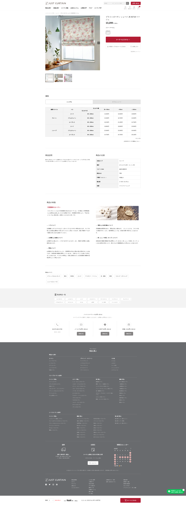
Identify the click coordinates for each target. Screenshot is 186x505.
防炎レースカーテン (98, 423)
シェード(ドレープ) (52, 281)
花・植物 (103, 276)
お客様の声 (84, 8)
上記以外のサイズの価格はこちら (131, 141)
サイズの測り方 (92, 485)
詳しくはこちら (93, 463)
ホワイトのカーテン (77, 404)
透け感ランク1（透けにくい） (121, 418)
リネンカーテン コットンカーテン (56, 388)
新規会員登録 (74, 479)
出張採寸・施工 (126, 481)
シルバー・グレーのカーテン (79, 402)
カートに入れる (131, 500)
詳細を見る (103, 177)
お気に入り (130, 8)
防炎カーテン (122, 395)
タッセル (81, 302)
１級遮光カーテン (123, 384)
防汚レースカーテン (98, 430)
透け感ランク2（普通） (120, 420)
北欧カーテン (52, 386)
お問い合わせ (135, 3)
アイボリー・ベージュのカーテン (80, 395)
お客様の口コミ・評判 (110, 479)
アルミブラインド (126, 299)
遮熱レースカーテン (81, 427)
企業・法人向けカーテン (111, 481)
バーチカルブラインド (59, 302)
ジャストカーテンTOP (49, 13)
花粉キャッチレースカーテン (100, 432)
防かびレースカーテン (81, 425)
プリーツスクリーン (103, 299)
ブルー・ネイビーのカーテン (79, 388)
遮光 (65, 276)
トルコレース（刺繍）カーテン (55, 418)
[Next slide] (130, 448)
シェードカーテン (53, 367)
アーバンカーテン (53, 393)
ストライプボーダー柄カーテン (102, 386)
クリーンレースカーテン (99, 420)
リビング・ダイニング (121, 276)
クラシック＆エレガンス (53, 276)
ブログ (90, 8)
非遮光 (72, 276)
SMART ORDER (126, 483)
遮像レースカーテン (81, 437)
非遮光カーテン (122, 393)
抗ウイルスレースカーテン (99, 437)
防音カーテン (122, 400)
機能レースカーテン (53, 430)
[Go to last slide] (129, 448)
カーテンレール (70, 302)
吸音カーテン (122, 402)
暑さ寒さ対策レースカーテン (100, 418)
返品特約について (135, 51)
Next (98, 43)
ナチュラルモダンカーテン (54, 384)
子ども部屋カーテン (53, 395)
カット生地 (104, 302)
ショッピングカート (75, 487)
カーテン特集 (64, 8)
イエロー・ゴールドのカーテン (79, 384)
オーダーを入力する (122, 39)
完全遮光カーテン (123, 390)
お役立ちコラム (74, 8)
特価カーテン (52, 370)
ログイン (134, 8)
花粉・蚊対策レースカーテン (83, 420)
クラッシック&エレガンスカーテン (56, 390)
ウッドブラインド (115, 299)
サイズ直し (91, 493)
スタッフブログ (126, 485)
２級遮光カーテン (123, 386)
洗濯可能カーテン (123, 397)
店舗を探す (56, 8)
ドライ (108, 32)
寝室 (110, 276)
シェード (57, 13)
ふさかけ (113, 363)
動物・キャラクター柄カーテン (102, 399)
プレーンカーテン (53, 381)
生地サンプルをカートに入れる (117, 46)
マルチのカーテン (76, 400)
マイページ (73, 483)
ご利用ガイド (91, 481)
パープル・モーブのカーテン (79, 390)
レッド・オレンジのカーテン (79, 381)
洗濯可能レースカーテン (82, 423)
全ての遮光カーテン (123, 381)
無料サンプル (91, 487)
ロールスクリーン (93, 299)
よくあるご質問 (92, 479)
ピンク (79, 276)
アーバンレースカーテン (54, 425)
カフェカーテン (52, 365)
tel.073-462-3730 (57, 329)
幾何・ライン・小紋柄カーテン (102, 384)
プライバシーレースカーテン (83, 418)
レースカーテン (70, 299)
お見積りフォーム (92, 489)
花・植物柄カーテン (100, 390)
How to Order (91, 483)
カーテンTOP (98, 8)
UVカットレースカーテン (99, 434)
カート (138, 7)
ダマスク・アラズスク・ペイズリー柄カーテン (104, 394)
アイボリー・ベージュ (91, 276)
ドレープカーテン (59, 299)
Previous (46, 43)
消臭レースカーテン (98, 425)
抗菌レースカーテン (81, 432)
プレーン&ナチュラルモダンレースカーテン (58, 420)
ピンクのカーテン (76, 393)
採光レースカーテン (98, 427)
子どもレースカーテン (54, 427)
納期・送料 (91, 491)
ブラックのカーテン (77, 406)
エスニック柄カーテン (100, 396)
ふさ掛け (92, 302)
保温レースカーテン (81, 434)
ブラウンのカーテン (77, 397)
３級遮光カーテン (123, 388)
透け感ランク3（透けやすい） (121, 423)
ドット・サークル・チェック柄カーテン (104, 388)
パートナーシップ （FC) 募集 (129, 487)
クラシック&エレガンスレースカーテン (57, 423)
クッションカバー (115, 302)
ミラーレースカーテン (81, 430)
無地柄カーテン (99, 381)
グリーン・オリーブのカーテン (79, 386)
